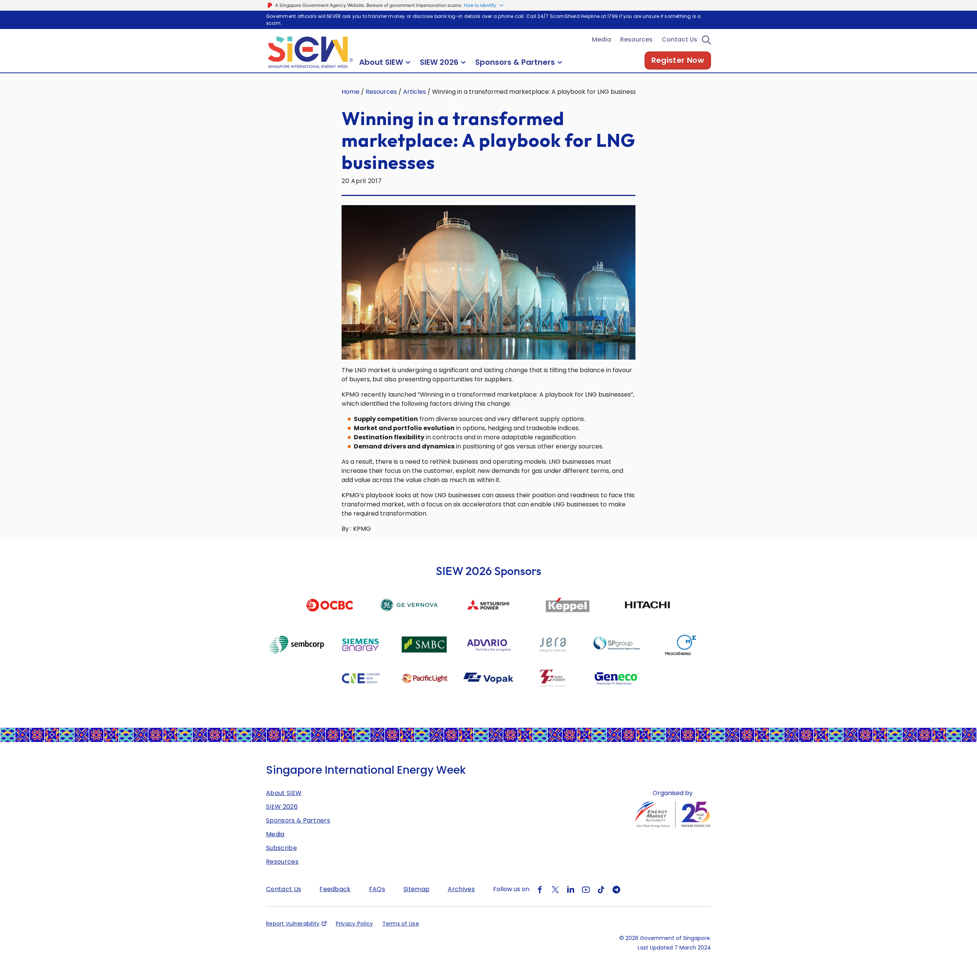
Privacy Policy (354, 923)
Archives (461, 889)
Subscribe (281, 848)
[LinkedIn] (570, 889)
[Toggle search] (706, 40)
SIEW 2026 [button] (439, 62)
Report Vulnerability (293, 923)
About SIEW (283, 793)
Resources (636, 39)
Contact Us (679, 39)
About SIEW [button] (381, 62)
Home (351, 91)
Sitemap (416, 889)
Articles (414, 91)
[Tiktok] (601, 889)
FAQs (377, 889)
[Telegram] (616, 889)
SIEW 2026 (282, 806)
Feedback (335, 889)
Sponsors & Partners (298, 820)
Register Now (677, 60)
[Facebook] (540, 889)
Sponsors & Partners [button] (515, 62)
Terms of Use (400, 923)
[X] (555, 889)
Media (601, 39)
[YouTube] (585, 889)
